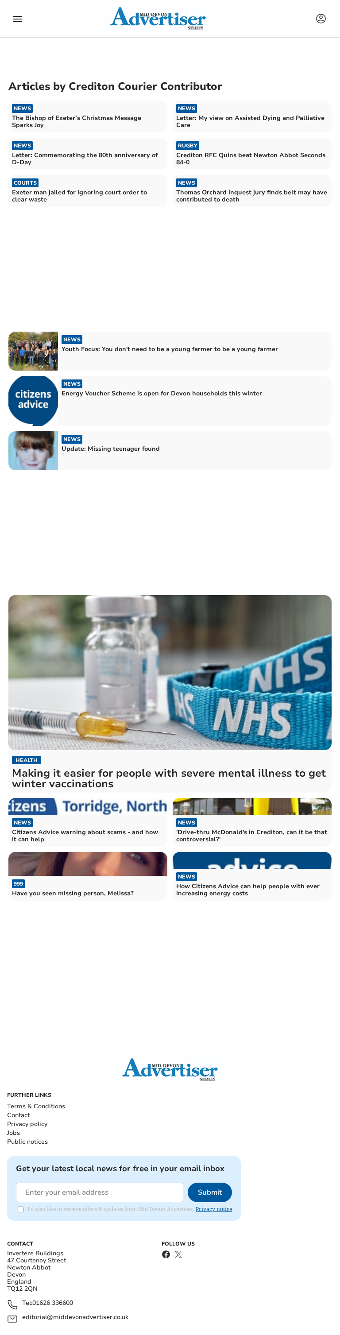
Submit (210, 1192)
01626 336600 (52, 1303)
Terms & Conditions (36, 1106)
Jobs (13, 1133)
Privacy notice (214, 1209)
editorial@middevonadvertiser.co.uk (75, 1317)
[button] (17, 19)
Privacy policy (27, 1124)
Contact (18, 1115)
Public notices (27, 1142)
